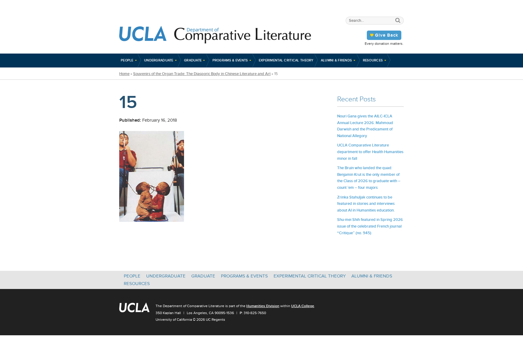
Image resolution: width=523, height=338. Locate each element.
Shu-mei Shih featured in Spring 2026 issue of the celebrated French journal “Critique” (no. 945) (370, 226)
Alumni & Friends (336, 60)
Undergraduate (158, 60)
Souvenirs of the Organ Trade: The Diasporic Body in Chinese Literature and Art (202, 74)
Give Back (386, 35)
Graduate (193, 60)
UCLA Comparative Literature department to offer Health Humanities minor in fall (370, 151)
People (127, 60)
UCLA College (302, 306)
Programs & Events (230, 60)
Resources (373, 60)
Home (124, 74)
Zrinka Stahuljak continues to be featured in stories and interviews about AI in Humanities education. (366, 203)
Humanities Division (262, 306)
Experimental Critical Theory (286, 60)
